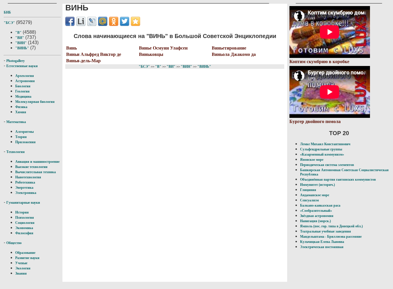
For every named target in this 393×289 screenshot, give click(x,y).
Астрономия (25, 81)
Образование (25, 253)
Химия (20, 112)
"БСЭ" (9, 23)
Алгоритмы (24, 132)
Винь (71, 48)
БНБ (7, 12)
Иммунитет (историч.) (317, 185)
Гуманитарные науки (23, 203)
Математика (16, 122)
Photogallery (15, 61)
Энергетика (24, 188)
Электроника (25, 193)
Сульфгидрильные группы (321, 149)
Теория (21, 137)
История (22, 212)
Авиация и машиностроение (37, 162)
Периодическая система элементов (327, 165)
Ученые (21, 263)
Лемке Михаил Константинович (325, 144)
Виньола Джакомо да (234, 54)
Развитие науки (27, 258)
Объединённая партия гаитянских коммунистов (338, 179)
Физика (21, 107)
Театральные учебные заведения (325, 231)
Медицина (23, 97)
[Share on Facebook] (70, 21)
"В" (18, 33)
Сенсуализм (309, 200)
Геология (22, 91)
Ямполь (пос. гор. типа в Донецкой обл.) (331, 226)
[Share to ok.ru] (113, 21)
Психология (24, 218)
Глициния (308, 190)
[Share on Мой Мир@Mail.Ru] (102, 21)
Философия (24, 233)
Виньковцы (151, 54)
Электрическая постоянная (322, 247)
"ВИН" (21, 43)
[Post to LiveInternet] (80, 21)
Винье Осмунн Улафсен (163, 48)
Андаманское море (314, 195)
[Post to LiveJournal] (91, 21)
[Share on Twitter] (124, 21)
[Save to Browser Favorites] (135, 21)
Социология (25, 223)
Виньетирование (229, 48)
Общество (14, 243)
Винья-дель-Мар (83, 60)
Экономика (24, 228)
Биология (22, 86)
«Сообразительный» (316, 211)
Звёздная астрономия (316, 216)
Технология (15, 152)
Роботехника (25, 182)
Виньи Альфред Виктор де (93, 54)
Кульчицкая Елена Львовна (322, 242)
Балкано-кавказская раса (320, 205)
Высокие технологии (31, 167)
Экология (22, 268)
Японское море (311, 160)
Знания (21, 273)
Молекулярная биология (35, 102)
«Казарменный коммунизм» (322, 154)
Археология (24, 76)
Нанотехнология (28, 177)
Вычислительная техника (35, 172)
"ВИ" (19, 38)
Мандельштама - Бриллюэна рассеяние (331, 237)
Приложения (25, 142)
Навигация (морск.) (315, 221)
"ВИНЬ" (22, 48)
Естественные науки (22, 66)
